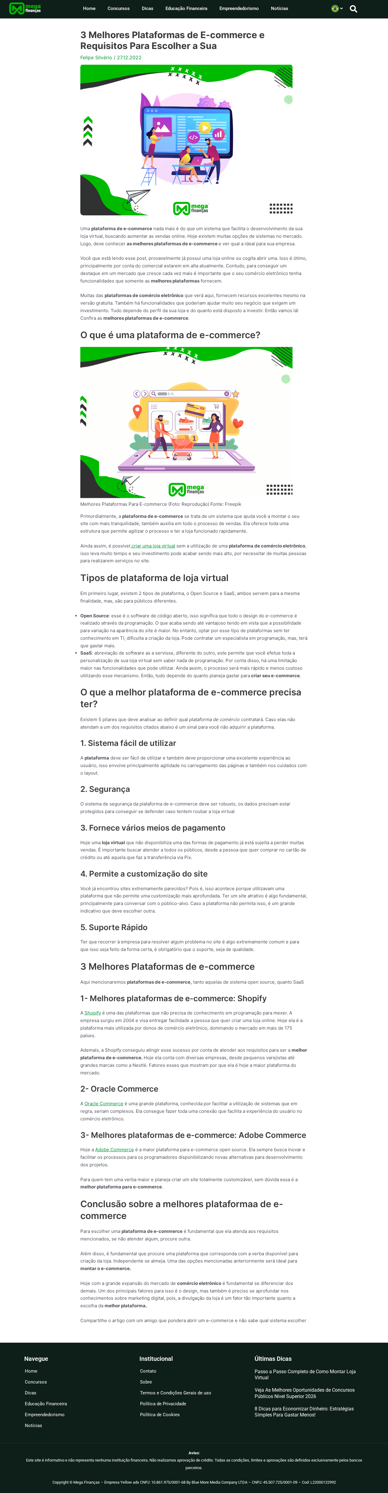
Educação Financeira (186, 8)
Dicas (147, 8)
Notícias (279, 8)
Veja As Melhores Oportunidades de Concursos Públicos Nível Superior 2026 (305, 1393)
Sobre (146, 1382)
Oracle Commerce (104, 1103)
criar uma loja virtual (152, 546)
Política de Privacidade (163, 1403)
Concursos (119, 8)
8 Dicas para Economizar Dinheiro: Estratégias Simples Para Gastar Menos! (304, 1412)
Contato (148, 1371)
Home (89, 8)
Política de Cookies (160, 1414)
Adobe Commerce (114, 1149)
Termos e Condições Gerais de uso (175, 1393)
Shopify (93, 1013)
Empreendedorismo (239, 8)
